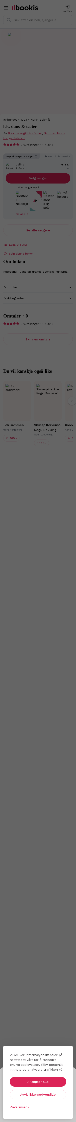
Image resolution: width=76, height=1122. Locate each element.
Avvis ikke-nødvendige (38, 1094)
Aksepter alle (38, 1082)
